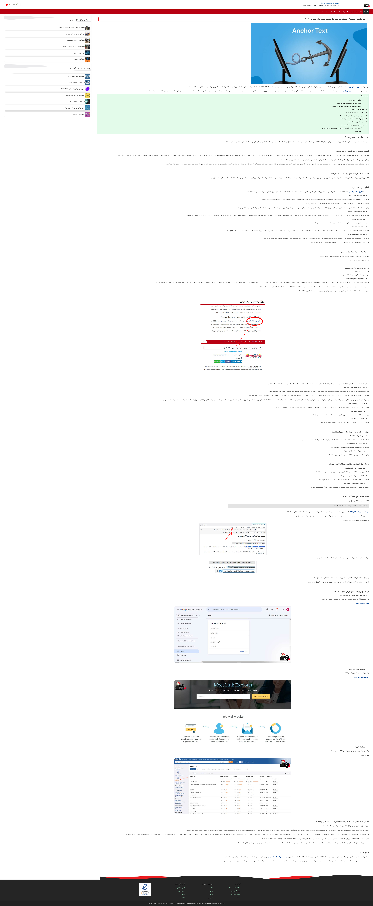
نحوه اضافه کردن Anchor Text (355, 122)
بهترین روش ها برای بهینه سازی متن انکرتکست (352, 116)
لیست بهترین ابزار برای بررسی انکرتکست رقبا (352, 125)
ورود (14, 4)
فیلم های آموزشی (341, 12)
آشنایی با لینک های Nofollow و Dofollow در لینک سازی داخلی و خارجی (341, 128)
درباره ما (238, 898)
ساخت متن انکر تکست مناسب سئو (355, 113)
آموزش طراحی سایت (234, 888)
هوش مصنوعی (181, 888)
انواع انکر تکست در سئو (358, 109)
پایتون (183, 894)
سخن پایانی (357, 131)
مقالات (332, 12)
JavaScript (181, 891)
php (211, 891)
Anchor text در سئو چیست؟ (356, 100)
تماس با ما (324, 12)
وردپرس (210, 898)
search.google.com (362, 603)
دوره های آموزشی (355, 12)
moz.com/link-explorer (361, 677)
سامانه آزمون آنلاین (235, 891)
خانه (365, 12)
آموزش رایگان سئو (235, 894)
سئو (212, 888)
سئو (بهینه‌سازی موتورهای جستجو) (350, 87)
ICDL (183, 898)
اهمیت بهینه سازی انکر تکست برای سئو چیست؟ (348, 103)
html (211, 894)
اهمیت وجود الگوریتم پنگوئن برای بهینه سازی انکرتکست (346, 106)
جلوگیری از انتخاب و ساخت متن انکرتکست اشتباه (351, 119)
